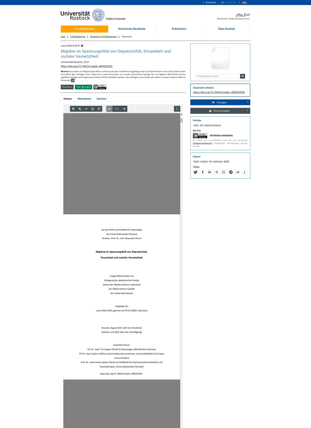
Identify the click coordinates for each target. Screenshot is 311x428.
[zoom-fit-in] (92, 109)
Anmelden (230, 2)
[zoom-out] (79, 109)
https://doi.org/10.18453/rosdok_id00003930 (86, 66)
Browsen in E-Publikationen (103, 36)
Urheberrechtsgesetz (202, 143)
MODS (226, 161)
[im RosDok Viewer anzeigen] (220, 58)
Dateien (101, 98)
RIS (210, 161)
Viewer (67, 98)
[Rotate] (99, 109)
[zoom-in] (73, 109)
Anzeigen (221, 102)
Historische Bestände (131, 29)
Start (63, 36)
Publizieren (179, 29)
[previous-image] (109, 109)
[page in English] (243, 2)
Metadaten (84, 98)
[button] (195, 172)
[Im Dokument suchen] (242, 76)
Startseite (210, 2)
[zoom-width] (86, 109)
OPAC (196, 125)
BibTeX (196, 161)
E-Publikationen (84, 29)
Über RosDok (226, 29)
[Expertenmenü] (247, 176)
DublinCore (218, 161)
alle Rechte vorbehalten (221, 135)
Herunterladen (221, 110)
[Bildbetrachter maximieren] (177, 109)
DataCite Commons (213, 125)
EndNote (204, 161)
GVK (201, 125)
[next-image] (124, 109)
